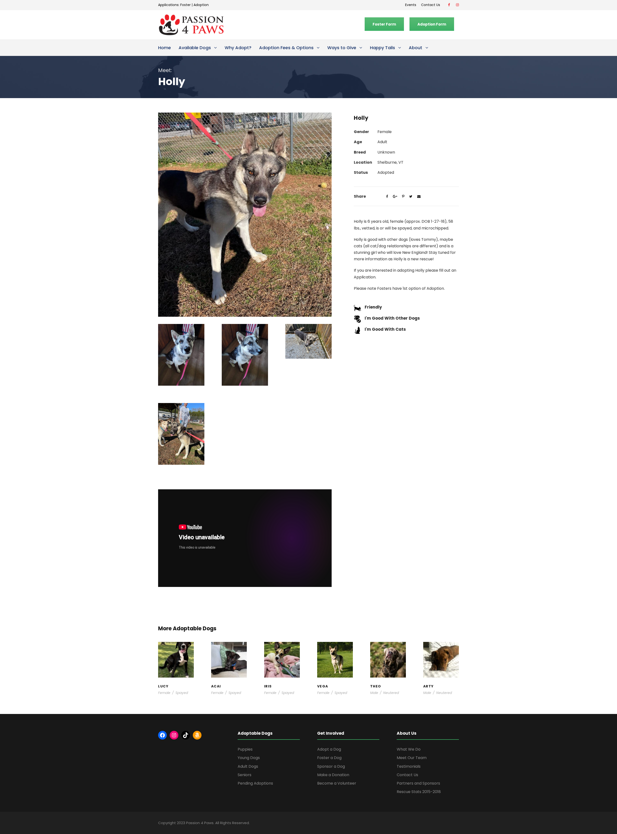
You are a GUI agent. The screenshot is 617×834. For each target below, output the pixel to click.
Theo (387, 651)
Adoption (201, 4)
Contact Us (431, 4)
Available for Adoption (335, 671)
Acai (229, 651)
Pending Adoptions (255, 783)
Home (164, 48)
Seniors (244, 775)
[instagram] (457, 4)
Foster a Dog (329, 757)
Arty (441, 654)
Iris (282, 651)
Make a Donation (333, 775)
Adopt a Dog (329, 749)
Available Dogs (195, 48)
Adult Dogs (248, 766)
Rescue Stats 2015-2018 (419, 791)
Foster (185, 4)
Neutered (391, 692)
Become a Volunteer (336, 783)
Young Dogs (442, 675)
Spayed (181, 692)
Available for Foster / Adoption (176, 663)
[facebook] (449, 4)
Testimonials (409, 766)
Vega (335, 656)
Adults (333, 661)
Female (164, 692)
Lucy (176, 651)
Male (374, 692)
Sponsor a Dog (331, 766)
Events (410, 4)
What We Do (409, 749)
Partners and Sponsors (418, 783)
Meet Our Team (412, 757)
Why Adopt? (238, 48)
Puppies (245, 749)
